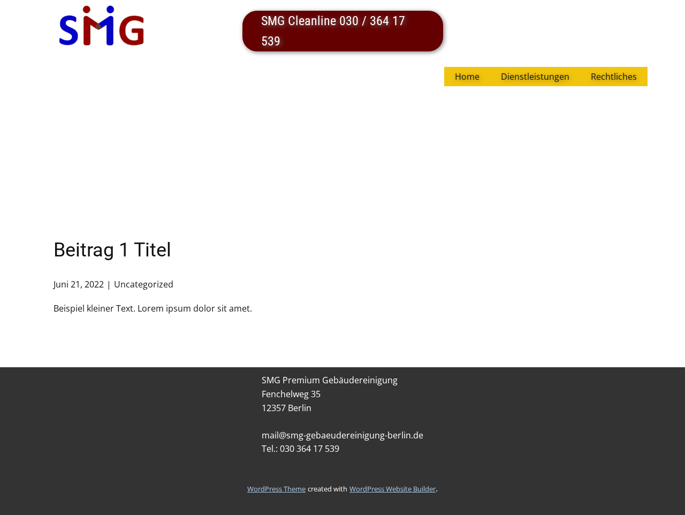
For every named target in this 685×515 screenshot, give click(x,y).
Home (467, 76)
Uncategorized (143, 284)
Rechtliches (614, 76)
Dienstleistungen (535, 76)
